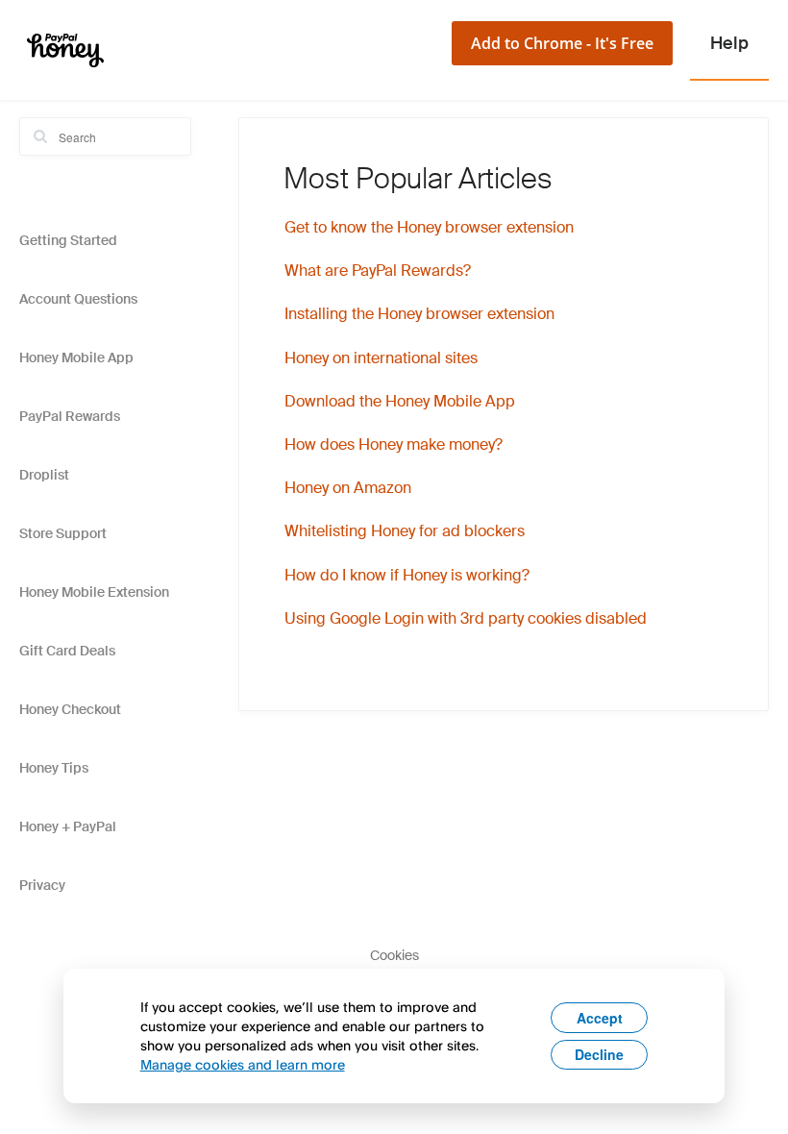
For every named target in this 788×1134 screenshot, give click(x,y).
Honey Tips (53, 768)
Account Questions (78, 299)
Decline (599, 1054)
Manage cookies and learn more (242, 1064)
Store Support (63, 533)
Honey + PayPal (67, 826)
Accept (600, 1017)
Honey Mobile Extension (94, 592)
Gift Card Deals (67, 650)
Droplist (44, 474)
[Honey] (65, 50)
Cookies (394, 955)
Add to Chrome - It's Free (562, 43)
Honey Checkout (70, 709)
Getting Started (68, 240)
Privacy (42, 885)
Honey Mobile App (76, 357)
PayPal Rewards (69, 416)
